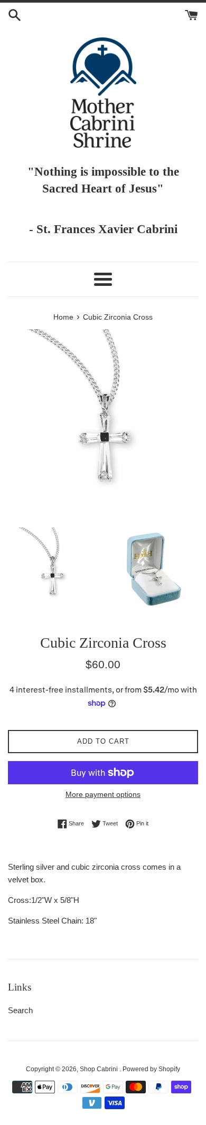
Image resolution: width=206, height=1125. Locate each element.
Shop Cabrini (99, 1069)
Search (20, 1010)
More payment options (103, 794)
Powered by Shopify (151, 1069)
